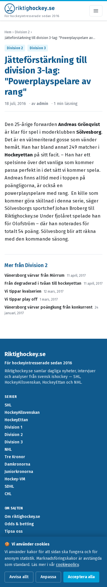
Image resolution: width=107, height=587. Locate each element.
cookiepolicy (67, 564)
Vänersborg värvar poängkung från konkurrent (48, 307)
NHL (8, 449)
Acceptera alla (81, 576)
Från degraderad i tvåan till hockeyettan (43, 283)
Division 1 (13, 427)
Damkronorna (17, 464)
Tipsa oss (14, 531)
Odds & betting (19, 524)
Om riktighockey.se (22, 516)
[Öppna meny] (95, 10)
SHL (8, 405)
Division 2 (22, 32)
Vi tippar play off (21, 299)
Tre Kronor (15, 456)
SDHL (9, 486)
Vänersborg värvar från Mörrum (34, 275)
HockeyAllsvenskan (22, 412)
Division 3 (38, 48)
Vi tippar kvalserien (23, 291)
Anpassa (48, 576)
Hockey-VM (15, 479)
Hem (8, 32)
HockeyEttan (16, 419)
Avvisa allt (19, 576)
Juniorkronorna (19, 471)
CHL (8, 493)
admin (42, 103)
